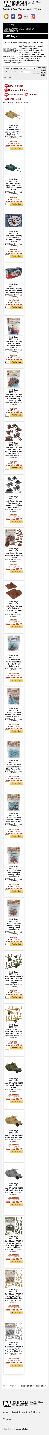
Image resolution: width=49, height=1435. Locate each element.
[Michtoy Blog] (7, 17)
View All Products (18, 43)
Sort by (6, 68)
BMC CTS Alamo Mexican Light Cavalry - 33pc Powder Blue (14, 874)
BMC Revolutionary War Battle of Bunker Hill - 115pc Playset (14, 291)
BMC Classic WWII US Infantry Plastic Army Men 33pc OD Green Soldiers (14, 1244)
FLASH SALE (15, 99)
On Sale (33, 94)
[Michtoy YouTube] (20, 17)
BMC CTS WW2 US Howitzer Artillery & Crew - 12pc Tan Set (13, 1031)
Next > (38, 1386)
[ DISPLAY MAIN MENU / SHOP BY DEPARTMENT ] (19, 30)
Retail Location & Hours (26, 1412)
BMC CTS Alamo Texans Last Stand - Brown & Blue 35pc (13, 715)
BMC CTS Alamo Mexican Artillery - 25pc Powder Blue (14, 820)
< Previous (12, 1386)
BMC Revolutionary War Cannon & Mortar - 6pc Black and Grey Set (13, 504)
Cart (40, 9)
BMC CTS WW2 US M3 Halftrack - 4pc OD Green (13, 1085)
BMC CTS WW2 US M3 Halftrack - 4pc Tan (13, 1136)
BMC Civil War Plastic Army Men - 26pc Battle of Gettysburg (13, 663)
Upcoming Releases (18, 90)
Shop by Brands (36, 43)
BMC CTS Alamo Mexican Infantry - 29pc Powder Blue (14, 767)
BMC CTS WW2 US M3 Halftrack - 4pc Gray (13, 1189)
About (6, 1412)
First (38, 68)
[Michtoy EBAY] (26, 17)
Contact (8, 1419)
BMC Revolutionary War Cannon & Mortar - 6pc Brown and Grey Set (13, 450)
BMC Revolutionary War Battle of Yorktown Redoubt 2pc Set (13, 609)
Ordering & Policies (21, 1429)
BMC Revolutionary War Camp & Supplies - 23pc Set (13, 555)
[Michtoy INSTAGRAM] (33, 17)
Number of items (12, 72)
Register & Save (10, 9)
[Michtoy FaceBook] (13, 17)
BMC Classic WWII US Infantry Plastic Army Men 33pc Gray (14, 1349)
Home (7, 43)
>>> (4, 78)
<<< (43, 68)
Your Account (25, 9)
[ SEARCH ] (9, 25)
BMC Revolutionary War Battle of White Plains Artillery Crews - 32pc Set (13, 397)
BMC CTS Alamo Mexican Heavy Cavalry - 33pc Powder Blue (14, 926)
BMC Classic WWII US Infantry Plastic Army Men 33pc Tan (14, 1296)
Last (9, 78)
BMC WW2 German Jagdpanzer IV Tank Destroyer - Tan (13, 132)
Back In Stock (15, 94)
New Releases (15, 85)
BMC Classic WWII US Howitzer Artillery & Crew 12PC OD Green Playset (14, 979)
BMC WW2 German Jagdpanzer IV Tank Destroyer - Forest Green (13, 187)
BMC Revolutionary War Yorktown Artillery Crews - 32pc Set (13, 344)
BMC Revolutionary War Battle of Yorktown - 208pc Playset (13, 239)
